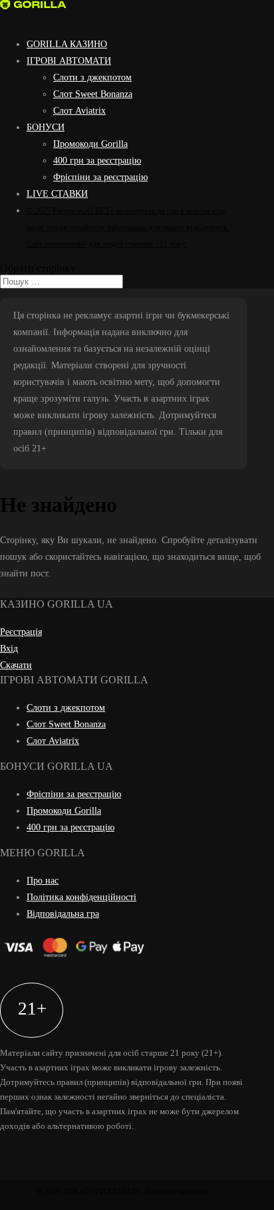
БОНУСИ (46, 127)
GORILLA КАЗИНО (67, 44)
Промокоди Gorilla (90, 144)
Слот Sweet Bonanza (92, 94)
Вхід (9, 649)
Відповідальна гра (63, 914)
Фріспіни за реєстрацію (100, 177)
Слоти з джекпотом (92, 77)
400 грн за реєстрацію (97, 161)
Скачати (16, 665)
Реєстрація (21, 632)
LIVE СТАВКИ (57, 194)
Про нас (43, 881)
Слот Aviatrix (79, 111)
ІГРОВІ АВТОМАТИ (69, 61)
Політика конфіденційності (81, 897)
